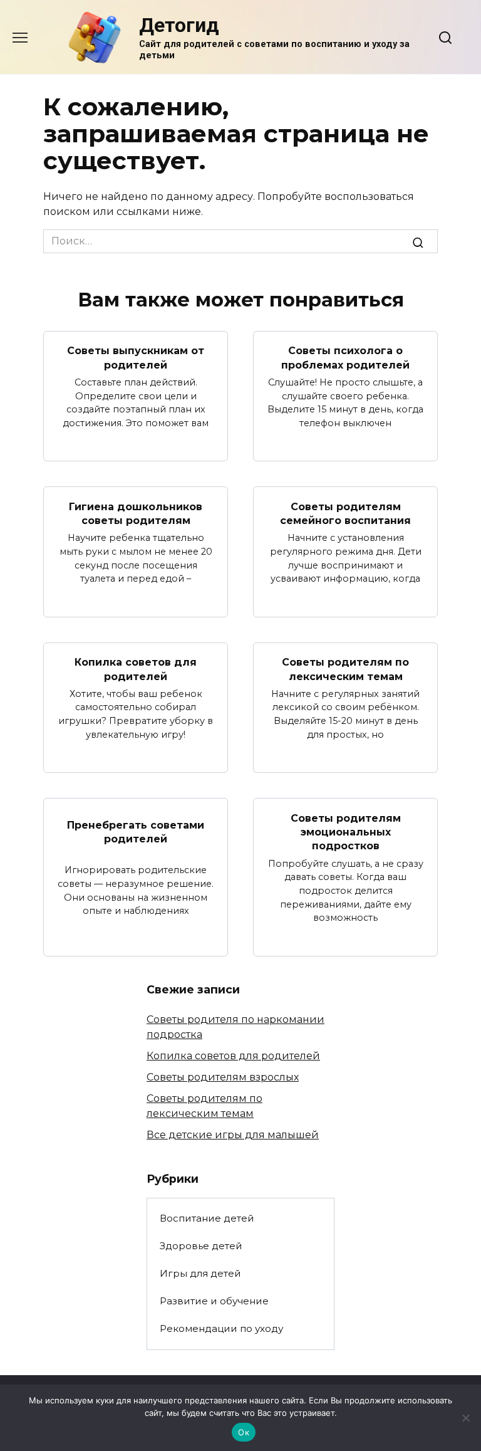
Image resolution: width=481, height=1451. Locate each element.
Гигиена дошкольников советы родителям (135, 513)
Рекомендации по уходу (221, 1328)
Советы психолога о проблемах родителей (345, 357)
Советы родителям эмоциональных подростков (346, 832)
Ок (243, 1432)
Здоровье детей (201, 1246)
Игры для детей (200, 1273)
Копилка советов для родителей (136, 669)
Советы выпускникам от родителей (135, 357)
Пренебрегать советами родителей (135, 831)
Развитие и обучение (214, 1301)
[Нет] (465, 1418)
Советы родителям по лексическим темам (345, 669)
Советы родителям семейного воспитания (345, 513)
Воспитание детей (207, 1218)
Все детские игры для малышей (233, 1135)
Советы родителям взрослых (223, 1077)
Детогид (179, 25)
